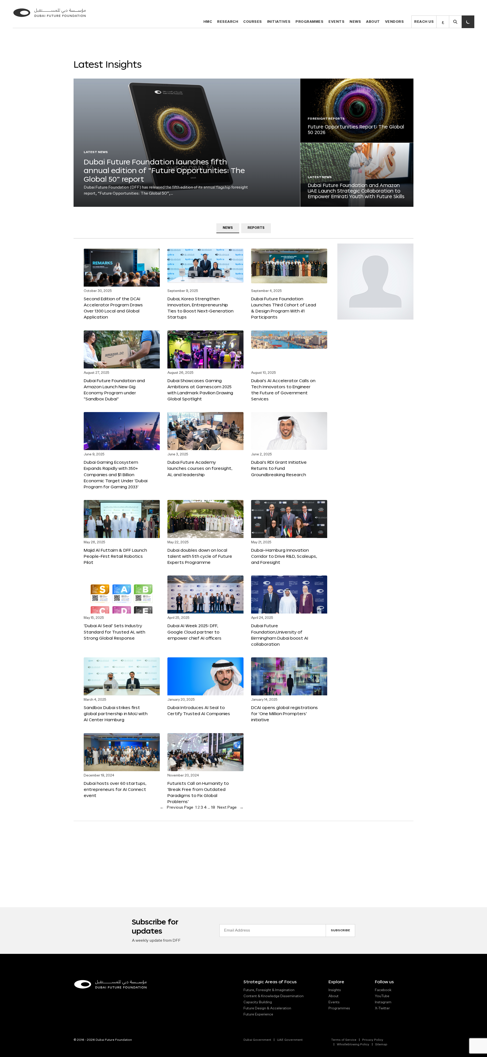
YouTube (382, 996)
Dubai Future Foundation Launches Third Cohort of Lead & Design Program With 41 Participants (283, 307)
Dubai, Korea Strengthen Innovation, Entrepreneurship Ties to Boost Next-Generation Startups (200, 307)
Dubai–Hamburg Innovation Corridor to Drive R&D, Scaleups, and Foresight (284, 556)
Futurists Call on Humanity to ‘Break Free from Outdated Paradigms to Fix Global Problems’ (198, 792)
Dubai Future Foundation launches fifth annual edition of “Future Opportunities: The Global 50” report (164, 170)
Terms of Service (343, 1040)
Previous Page (176, 808)
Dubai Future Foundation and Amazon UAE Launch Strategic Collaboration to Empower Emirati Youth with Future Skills (356, 190)
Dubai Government (257, 1040)
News (355, 22)
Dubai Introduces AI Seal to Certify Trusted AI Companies (198, 710)
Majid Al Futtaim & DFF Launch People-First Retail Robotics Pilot (115, 556)
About (373, 22)
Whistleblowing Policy (353, 1044)
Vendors (394, 22)
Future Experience (258, 1014)
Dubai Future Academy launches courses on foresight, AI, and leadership (199, 468)
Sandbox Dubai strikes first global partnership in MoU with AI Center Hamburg (115, 713)
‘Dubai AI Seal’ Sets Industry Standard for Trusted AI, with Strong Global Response (114, 631)
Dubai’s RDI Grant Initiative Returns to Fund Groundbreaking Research (279, 468)
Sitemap (381, 1044)
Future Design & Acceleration (267, 1008)
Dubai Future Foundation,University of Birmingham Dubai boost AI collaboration (279, 634)
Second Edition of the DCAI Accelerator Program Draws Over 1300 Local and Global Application (113, 307)
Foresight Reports (326, 118)
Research (227, 22)
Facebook (383, 990)
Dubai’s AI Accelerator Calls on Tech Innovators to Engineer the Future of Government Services (283, 389)
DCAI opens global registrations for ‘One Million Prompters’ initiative (284, 713)
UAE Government (290, 1040)
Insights (334, 990)
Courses (252, 22)
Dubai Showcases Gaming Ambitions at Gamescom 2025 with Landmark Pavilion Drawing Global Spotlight (200, 389)
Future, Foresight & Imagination (269, 990)
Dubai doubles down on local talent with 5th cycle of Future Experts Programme (199, 556)
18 (213, 808)
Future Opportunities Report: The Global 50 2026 (356, 129)
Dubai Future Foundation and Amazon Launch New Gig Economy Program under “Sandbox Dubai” (114, 389)
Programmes (309, 22)
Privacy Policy (372, 1040)
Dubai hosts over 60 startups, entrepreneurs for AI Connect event (115, 789)
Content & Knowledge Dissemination (274, 996)
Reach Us (424, 22)
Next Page (230, 808)
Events (336, 22)
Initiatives (279, 22)
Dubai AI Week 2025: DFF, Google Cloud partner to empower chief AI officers (194, 631)
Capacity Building (258, 1002)
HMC (207, 22)
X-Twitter (382, 1008)
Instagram (383, 1002)
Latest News (96, 152)
